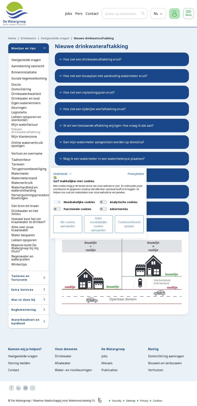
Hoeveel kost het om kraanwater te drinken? (28, 220)
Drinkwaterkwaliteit (26, 93)
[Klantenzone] (174, 13)
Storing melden (19, 363)
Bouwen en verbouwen (165, 363)
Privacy (144, 400)
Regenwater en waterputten (22, 258)
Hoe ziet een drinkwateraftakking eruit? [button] (92, 59)
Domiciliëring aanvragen (166, 356)
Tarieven (17, 164)
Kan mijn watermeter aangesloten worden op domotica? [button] (103, 142)
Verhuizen (155, 370)
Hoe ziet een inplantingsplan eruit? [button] (89, 92)
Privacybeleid (136, 173)
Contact (92, 13)
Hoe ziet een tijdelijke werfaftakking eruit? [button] (94, 109)
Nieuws (107, 363)
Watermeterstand (24, 178)
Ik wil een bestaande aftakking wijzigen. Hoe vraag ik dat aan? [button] (108, 125)
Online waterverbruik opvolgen (27, 144)
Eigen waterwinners (26, 103)
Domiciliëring (21, 89)
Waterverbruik (22, 182)
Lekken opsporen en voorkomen (26, 118)
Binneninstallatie (24, 72)
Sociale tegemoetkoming (29, 78)
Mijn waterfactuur (24, 124)
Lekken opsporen (24, 240)
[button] (62, 173)
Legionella (19, 112)
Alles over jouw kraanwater (22, 228)
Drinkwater (28, 38)
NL (156, 13)
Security (116, 400)
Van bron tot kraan (25, 205)
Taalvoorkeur (21, 159)
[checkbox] (57, 202)
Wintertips (19, 264)
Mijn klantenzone (24, 136)
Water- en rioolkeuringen (73, 370)
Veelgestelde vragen (55, 38)
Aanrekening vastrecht (27, 66)
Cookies (157, 400)
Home (12, 38)
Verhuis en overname (26, 153)
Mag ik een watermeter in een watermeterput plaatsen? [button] (104, 159)
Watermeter (20, 173)
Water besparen (23, 235)
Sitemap (130, 400)
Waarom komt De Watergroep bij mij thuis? (25, 248)
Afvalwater (63, 363)
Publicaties (109, 370)
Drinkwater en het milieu (24, 212)
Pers (79, 13)
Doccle (16, 84)
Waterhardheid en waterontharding (24, 189)
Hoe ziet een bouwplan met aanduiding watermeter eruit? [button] (105, 76)
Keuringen (19, 107)
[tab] (122, 59)
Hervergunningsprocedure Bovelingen (30, 196)
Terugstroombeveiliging (28, 168)
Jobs (68, 13)
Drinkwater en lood (25, 98)
